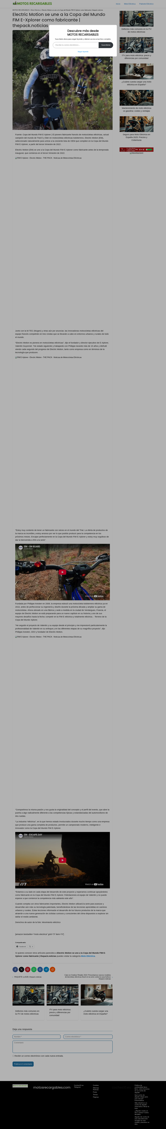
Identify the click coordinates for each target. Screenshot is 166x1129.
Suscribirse (105, 45)
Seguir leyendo (83, 51)
